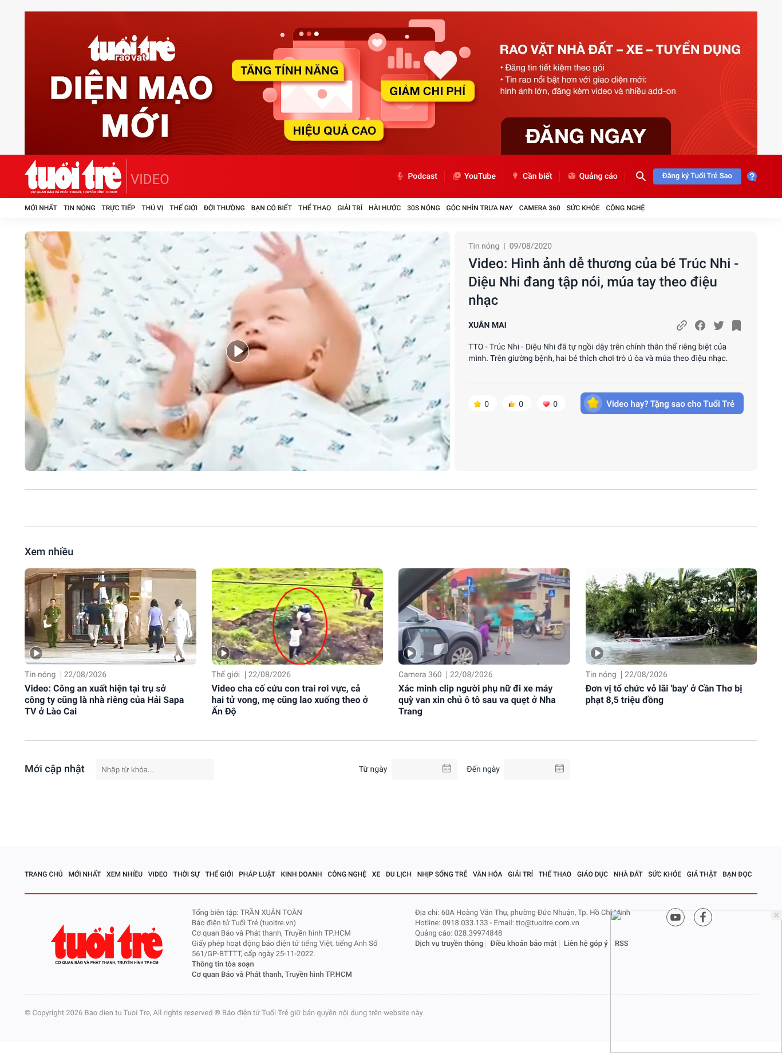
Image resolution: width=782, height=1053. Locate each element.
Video (158, 874)
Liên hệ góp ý (586, 944)
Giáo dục (592, 874)
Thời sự (186, 874)
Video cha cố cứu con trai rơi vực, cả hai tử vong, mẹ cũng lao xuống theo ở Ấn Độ (290, 700)
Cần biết (537, 176)
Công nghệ (625, 208)
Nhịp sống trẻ (442, 874)
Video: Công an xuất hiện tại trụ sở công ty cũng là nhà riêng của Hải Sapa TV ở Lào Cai (104, 700)
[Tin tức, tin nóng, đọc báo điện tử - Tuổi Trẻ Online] (76, 176)
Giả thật (702, 874)
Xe (376, 874)
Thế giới (183, 208)
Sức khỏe (583, 208)
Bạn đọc (737, 874)
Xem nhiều (49, 552)
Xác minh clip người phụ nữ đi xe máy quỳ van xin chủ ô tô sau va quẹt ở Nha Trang (477, 700)
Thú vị (152, 208)
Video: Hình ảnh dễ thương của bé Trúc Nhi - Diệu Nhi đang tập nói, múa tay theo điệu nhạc (603, 282)
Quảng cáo (598, 176)
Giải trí (349, 208)
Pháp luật (257, 874)
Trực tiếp (119, 208)
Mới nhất (41, 208)
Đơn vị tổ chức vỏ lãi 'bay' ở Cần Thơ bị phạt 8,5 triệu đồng (664, 694)
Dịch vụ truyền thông (449, 944)
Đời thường (224, 208)
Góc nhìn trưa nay (480, 208)
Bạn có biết (271, 208)
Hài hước (385, 208)
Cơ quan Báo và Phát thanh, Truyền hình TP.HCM (272, 975)
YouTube (480, 176)
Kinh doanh (301, 874)
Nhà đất (628, 874)
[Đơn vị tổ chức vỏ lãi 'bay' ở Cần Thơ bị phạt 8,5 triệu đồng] (671, 616)
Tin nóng (80, 208)
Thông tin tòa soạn (223, 964)
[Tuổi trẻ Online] (108, 944)
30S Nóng (423, 208)
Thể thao (314, 208)
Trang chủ (44, 874)
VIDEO (150, 179)
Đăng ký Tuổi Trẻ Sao (697, 176)
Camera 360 (539, 208)
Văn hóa (488, 874)
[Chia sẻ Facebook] (700, 325)
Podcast (422, 176)
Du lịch (399, 874)
